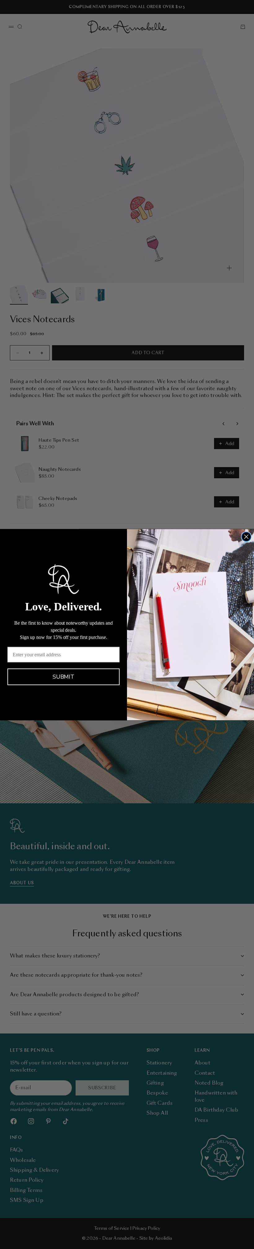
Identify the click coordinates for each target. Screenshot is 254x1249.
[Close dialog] (246, 536)
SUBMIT (64, 676)
